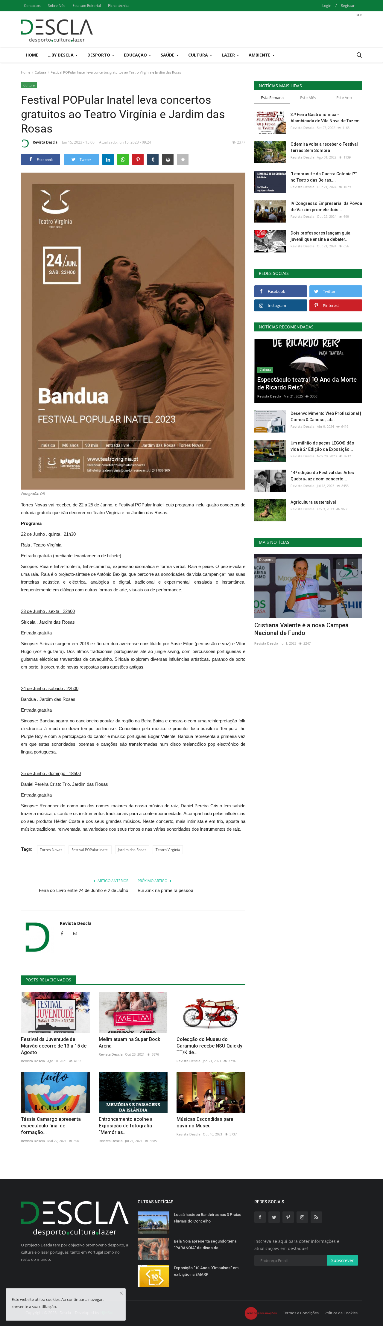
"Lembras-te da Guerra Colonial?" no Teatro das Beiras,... (324, 176)
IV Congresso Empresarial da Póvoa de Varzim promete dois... (326, 206)
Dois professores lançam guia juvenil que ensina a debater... (320, 236)
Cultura (40, 72)
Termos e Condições (301, 1313)
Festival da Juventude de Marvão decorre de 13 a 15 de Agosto (53, 1045)
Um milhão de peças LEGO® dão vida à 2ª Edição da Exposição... (322, 446)
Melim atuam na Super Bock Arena (129, 1042)
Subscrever (342, 1260)
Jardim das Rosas (132, 849)
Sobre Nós (56, 5)
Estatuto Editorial (86, 5)
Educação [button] (136, 55)
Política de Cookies (341, 1313)
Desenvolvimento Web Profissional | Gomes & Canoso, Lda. (326, 416)
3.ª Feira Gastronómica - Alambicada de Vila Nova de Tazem (325, 117)
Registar (348, 5)
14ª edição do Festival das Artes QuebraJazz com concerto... (322, 475)
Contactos (32, 5)
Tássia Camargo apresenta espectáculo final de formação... (51, 1125)
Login (326, 5)
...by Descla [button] (61, 55)
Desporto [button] (99, 55)
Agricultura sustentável (313, 502)
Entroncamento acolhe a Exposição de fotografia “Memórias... (126, 1125)
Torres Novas (51, 849)
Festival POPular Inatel (90, 849)
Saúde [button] (168, 55)
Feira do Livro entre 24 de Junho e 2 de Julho (83, 890)
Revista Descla (45, 142)
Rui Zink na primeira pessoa (165, 890)
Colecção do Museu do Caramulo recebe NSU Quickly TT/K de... (209, 1045)
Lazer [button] (229, 55)
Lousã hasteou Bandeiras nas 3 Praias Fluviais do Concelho (207, 1217)
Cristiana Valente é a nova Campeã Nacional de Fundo (301, 629)
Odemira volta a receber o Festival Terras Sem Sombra (324, 147)
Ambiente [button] (260, 55)
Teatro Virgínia (168, 849)
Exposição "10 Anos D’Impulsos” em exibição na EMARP (206, 1271)
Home (32, 55)
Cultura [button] (198, 55)
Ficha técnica (119, 5)
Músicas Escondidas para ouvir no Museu (205, 1122)
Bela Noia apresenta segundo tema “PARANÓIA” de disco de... (205, 1244)
